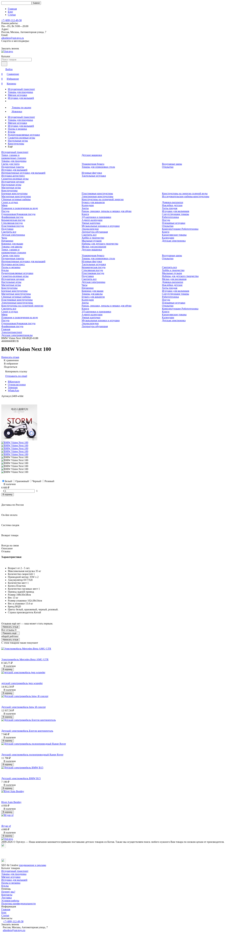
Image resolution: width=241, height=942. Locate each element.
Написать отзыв (10, 627)
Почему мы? (8, 891)
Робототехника (170, 217)
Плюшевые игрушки (173, 223)
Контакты (6, 894)
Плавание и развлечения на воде (19, 208)
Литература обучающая (95, 231)
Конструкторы (16, 143)
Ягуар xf (6, 826)
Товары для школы (11, 246)
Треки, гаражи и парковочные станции (13, 156)
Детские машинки (92, 155)
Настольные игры (18, 140)
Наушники (7, 240)
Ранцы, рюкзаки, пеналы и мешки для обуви (106, 211)
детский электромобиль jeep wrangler (22, 683)
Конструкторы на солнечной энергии (103, 199)
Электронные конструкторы (97, 196)
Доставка (6, 897)
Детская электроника (13, 234)
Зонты (85, 208)
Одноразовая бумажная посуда (18, 214)
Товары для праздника (20, 92)
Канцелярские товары (174, 234)
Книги (85, 214)
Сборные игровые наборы (16, 199)
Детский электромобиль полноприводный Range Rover (32, 754)
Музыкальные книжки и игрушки (101, 226)
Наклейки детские (172, 205)
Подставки (7, 229)
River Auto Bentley (11, 802)
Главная (12, 8)
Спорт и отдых (9, 202)
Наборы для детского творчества (100, 243)
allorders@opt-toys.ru (12, 38)
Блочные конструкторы (14, 193)
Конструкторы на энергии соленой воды (185, 193)
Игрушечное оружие (12, 181)
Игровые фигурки (92, 172)
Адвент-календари (92, 220)
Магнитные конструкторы (16, 196)
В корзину (7, 494)
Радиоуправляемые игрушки (24, 134)
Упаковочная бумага (93, 164)
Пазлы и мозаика (17, 128)
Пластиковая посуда (12, 226)
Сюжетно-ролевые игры (21, 137)
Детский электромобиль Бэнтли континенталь (27, 730)
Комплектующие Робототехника (180, 229)
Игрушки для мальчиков (175, 211)
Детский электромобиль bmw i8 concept (23, 707)
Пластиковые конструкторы (97, 193)
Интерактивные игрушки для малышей (23, 172)
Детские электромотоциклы (17, 335)
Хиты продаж (169, 208)
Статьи (12, 14)
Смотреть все (8, 231)
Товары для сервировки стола (98, 167)
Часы (4, 237)
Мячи (4, 205)
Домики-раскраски (172, 202)
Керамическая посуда (13, 220)
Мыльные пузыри (92, 240)
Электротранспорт (11, 332)
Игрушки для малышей (21, 98)
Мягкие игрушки (17, 95)
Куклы (11, 131)
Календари (88, 205)
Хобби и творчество (93, 237)
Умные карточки (91, 223)
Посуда (5, 211)
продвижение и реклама (32, 865)
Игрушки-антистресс (13, 175)
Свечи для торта (10, 164)
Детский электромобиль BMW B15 (21, 778)
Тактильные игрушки (94, 175)
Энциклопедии (90, 229)
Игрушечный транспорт (21, 89)
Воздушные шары (172, 164)
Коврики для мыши (12, 243)
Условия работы (10, 900)
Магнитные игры (11, 187)
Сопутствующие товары (175, 214)
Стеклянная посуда (12, 223)
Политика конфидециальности (18, 903)
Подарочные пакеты (12, 167)
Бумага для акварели (93, 202)
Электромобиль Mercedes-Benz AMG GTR (25, 659)
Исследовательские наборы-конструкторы (185, 196)
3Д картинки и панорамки (96, 217)
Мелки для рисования (94, 246)
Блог (10, 11)
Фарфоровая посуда (12, 217)
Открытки (167, 167)
